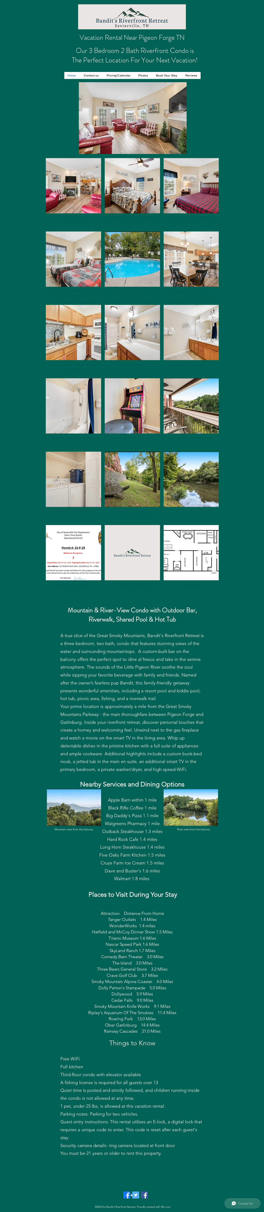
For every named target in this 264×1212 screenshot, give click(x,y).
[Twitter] (135, 1195)
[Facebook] (126, 1195)
